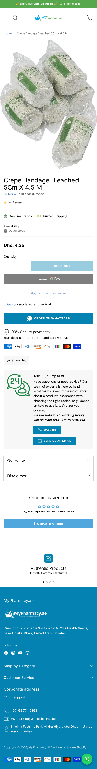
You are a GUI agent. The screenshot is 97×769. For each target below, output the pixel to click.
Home (8, 33)
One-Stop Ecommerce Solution (27, 628)
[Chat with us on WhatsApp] (87, 759)
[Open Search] (15, 17)
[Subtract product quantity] (8, 266)
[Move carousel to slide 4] (53, 582)
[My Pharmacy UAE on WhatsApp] (27, 653)
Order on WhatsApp (51, 318)
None (12, 194)
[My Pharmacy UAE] (49, 18)
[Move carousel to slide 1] (43, 582)
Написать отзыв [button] (48, 523)
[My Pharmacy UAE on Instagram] (13, 653)
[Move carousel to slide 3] (50, 582)
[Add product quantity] (24, 266)
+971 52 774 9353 (24, 711)
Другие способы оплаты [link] (48, 293)
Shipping (10, 304)
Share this (19, 360)
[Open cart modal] (89, 17)
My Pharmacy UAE (40, 747)
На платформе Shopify (71, 747)
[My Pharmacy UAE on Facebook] (6, 653)
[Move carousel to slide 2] (47, 582)
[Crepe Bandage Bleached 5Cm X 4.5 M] (48, 104)
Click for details (70, 4)
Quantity (10, 257)
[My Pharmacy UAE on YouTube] (20, 653)
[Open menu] (6, 17)
